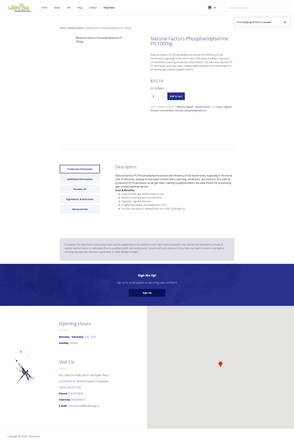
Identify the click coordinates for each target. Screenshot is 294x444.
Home (44, 7)
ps (205, 110)
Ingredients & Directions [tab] (79, 199)
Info (69, 7)
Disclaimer (34, 436)
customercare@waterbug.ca (83, 406)
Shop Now (109, 7)
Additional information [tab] (79, 179)
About (57, 7)
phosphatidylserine (194, 110)
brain (219, 106)
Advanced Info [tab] (80, 209)
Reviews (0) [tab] (80, 189)
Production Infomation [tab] (79, 169)
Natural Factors (75, 28)
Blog (80, 7)
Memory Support (185, 106)
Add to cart (176, 96)
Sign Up (147, 292)
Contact (93, 7)
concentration (167, 110)
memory (179, 110)
